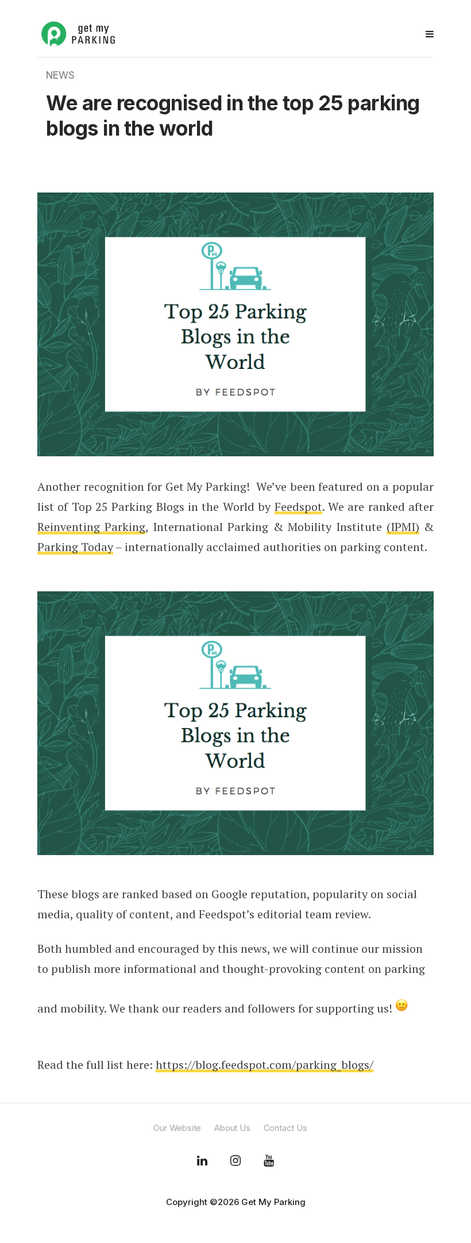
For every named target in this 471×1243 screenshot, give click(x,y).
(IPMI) (403, 526)
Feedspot (298, 506)
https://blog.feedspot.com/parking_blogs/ (264, 1064)
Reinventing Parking (91, 526)
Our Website (177, 1127)
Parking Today (75, 547)
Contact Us (285, 1127)
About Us (232, 1127)
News (60, 75)
